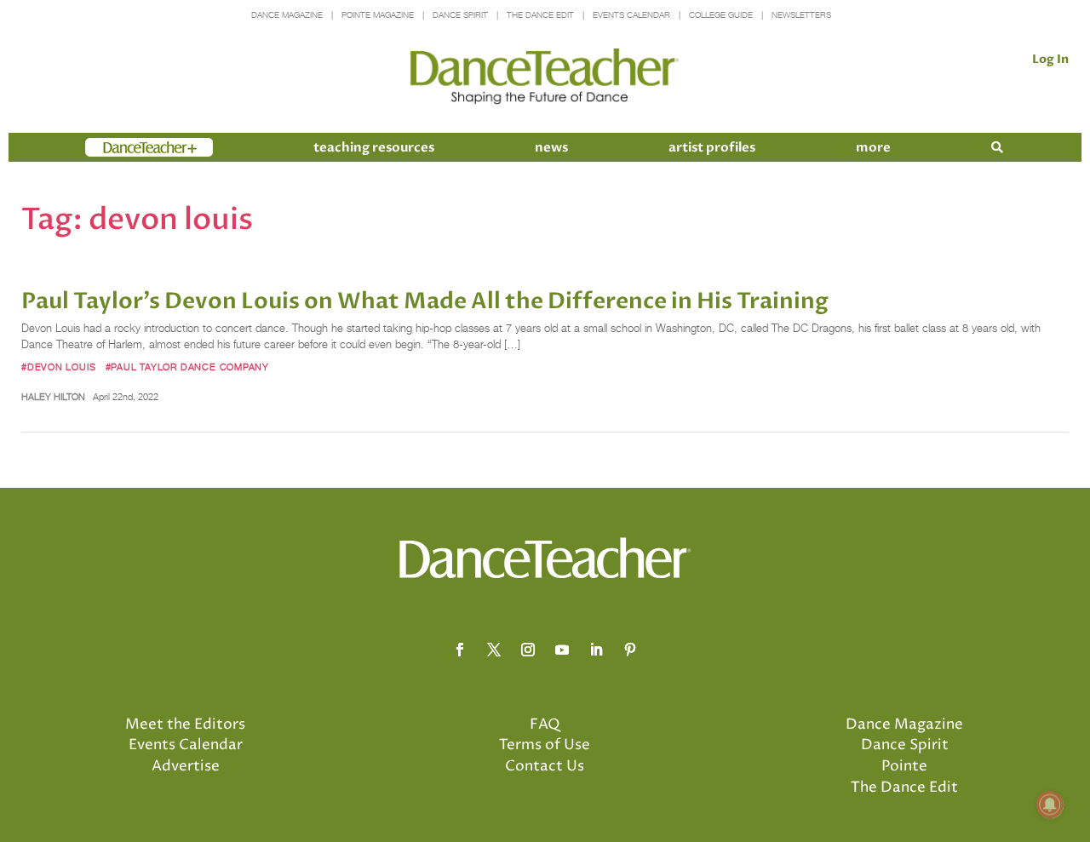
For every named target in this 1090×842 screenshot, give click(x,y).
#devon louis (58, 367)
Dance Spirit (460, 15)
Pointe (904, 766)
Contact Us (544, 766)
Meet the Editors (185, 724)
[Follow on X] (494, 649)
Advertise (186, 766)
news (551, 147)
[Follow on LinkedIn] (596, 649)
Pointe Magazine (377, 15)
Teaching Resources (373, 147)
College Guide (721, 15)
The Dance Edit (540, 15)
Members (115, 147)
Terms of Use (544, 745)
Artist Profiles (711, 147)
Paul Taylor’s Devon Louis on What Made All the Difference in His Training (425, 301)
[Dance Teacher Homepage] (544, 77)
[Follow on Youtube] (562, 649)
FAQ (545, 724)
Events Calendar (631, 15)
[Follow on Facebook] (459, 649)
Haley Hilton (53, 397)
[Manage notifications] (1050, 804)
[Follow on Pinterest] (630, 649)
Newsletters (801, 15)
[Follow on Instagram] (528, 649)
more (873, 147)
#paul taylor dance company (187, 367)
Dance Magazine (287, 15)
